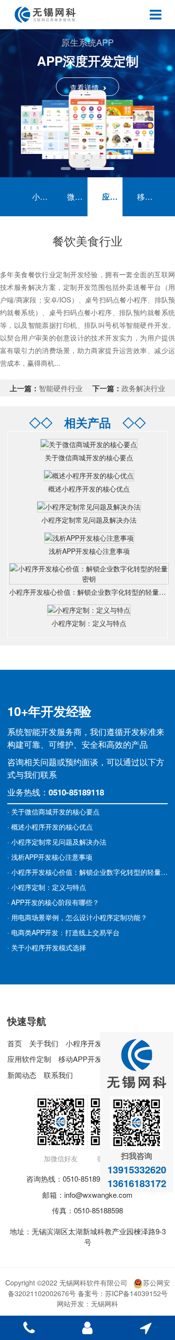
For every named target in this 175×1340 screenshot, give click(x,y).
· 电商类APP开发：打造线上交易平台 (63, 932)
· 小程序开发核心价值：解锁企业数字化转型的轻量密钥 (91, 872)
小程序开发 (42, 196)
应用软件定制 (112, 196)
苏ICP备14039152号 (136, 1293)
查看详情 (84, 87)
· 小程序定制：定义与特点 (46, 887)
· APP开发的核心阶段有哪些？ (53, 902)
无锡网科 (104, 1303)
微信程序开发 (77, 196)
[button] (65, 168)
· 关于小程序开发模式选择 (46, 947)
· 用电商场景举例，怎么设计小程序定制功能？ (77, 917)
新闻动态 (21, 1075)
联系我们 (58, 1075)
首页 (14, 1043)
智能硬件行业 (61, 388)
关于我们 (43, 1043)
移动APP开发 (147, 196)
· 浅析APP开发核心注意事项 (49, 857)
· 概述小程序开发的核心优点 (50, 826)
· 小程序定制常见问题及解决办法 (56, 842)
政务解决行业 (143, 388)
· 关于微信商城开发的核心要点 (53, 811)
